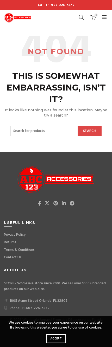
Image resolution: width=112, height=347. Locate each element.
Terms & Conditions (19, 250)
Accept (56, 338)
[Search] (81, 17)
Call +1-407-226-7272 (56, 5)
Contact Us (12, 257)
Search (89, 131)
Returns (10, 242)
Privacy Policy (15, 235)
